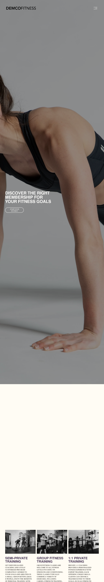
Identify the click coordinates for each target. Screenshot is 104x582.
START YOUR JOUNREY (14, 210)
